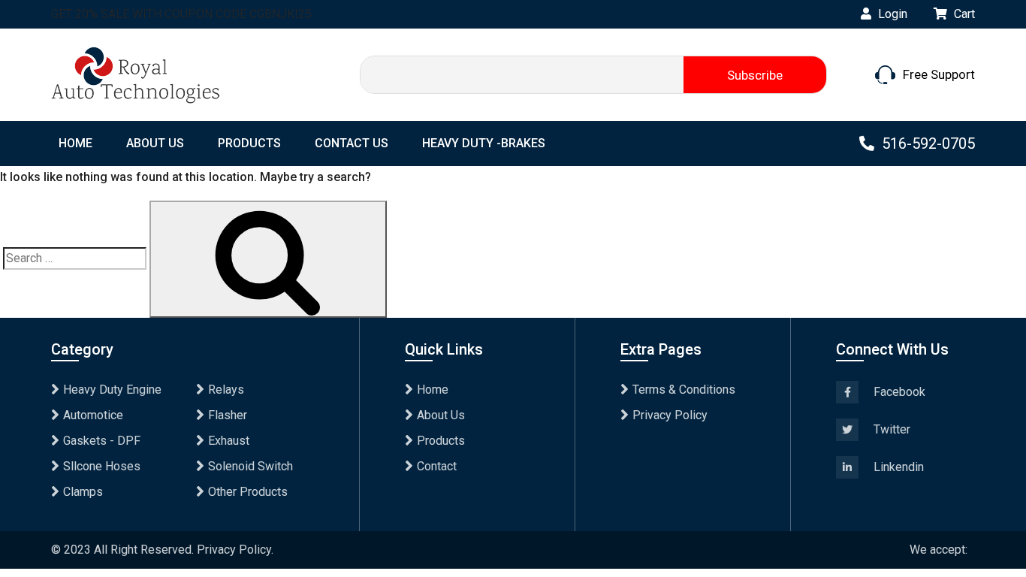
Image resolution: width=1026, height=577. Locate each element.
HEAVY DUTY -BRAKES (483, 143)
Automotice (93, 415)
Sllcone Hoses (101, 466)
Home (432, 389)
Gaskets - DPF (101, 441)
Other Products (248, 492)
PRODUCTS (249, 143)
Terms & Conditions (683, 389)
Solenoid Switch (250, 466)
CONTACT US (351, 143)
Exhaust (228, 441)
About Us (441, 415)
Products (441, 441)
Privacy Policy (670, 415)
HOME (75, 143)
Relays (226, 389)
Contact (437, 466)
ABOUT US (155, 143)
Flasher (227, 415)
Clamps (83, 492)
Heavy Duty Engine (112, 389)
